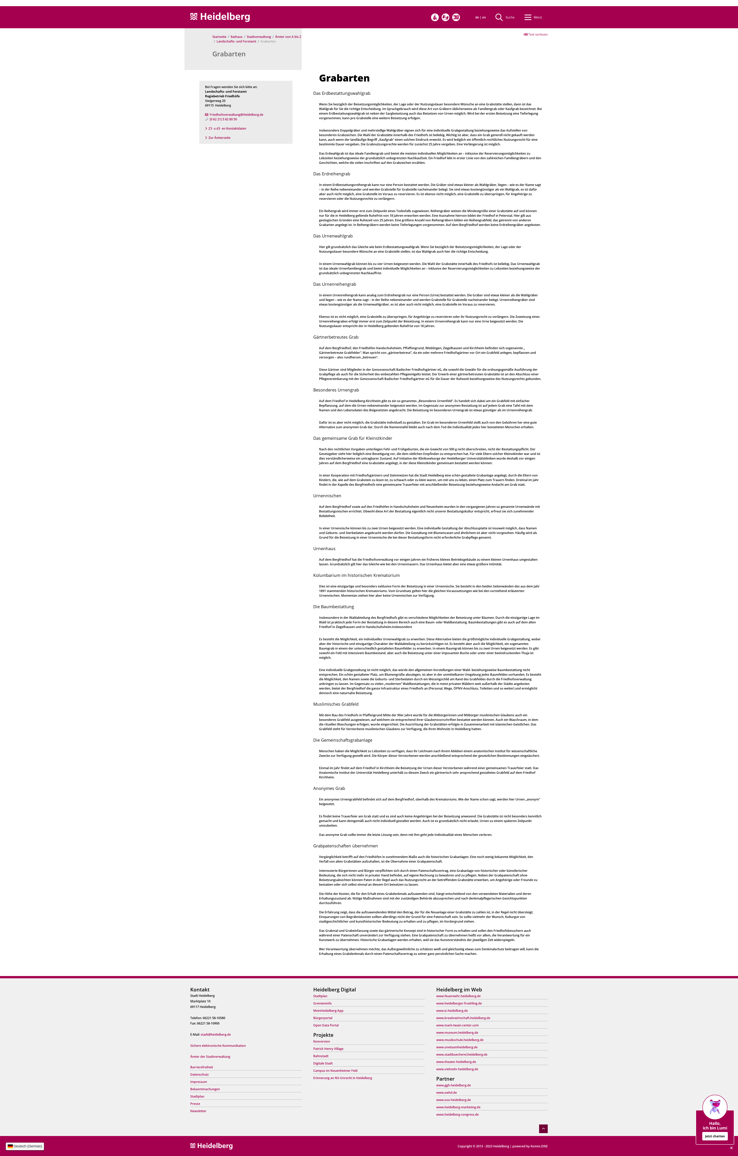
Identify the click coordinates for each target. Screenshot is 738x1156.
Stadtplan (197, 1096)
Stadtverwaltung (259, 37)
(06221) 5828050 (223, 119)
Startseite (219, 37)
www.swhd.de (446, 1092)
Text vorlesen (538, 34)
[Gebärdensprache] (445, 17)
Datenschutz (199, 1074)
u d (216, 128)
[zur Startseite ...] (211, 1146)
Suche (510, 17)
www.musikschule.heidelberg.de (460, 1040)
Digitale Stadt (323, 1063)
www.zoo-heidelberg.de (453, 1100)
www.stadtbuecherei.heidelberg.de (461, 1054)
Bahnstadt (320, 1056)
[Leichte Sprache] (456, 17)
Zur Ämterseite (219, 138)
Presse (195, 1104)
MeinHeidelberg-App (328, 1011)
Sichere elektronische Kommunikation (218, 1046)
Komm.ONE (539, 1146)
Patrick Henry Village (328, 1049)
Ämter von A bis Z (288, 37)
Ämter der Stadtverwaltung (210, 1056)
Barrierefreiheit (201, 1067)
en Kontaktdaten (234, 128)
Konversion (321, 1041)
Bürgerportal (322, 1018)
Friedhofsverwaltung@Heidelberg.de (236, 114)
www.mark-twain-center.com (457, 1025)
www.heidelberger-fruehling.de (459, 1003)
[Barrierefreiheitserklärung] (435, 17)
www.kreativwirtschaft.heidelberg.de (463, 1018)
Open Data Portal (326, 1025)
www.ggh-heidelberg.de (453, 1085)
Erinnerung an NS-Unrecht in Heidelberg (342, 1078)
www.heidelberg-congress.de (457, 1114)
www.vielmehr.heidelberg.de (457, 1069)
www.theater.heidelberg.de (456, 1062)
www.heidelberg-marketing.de (458, 1107)
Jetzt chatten (715, 1136)
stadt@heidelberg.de (216, 1034)
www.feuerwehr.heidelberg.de (458, 996)
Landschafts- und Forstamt (236, 41)
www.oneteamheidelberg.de (457, 1047)
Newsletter (198, 1111)
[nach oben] (543, 1128)
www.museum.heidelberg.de (457, 1032)
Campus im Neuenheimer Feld (335, 1071)
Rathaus (237, 37)
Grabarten (229, 54)
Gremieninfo (322, 1003)
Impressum (198, 1082)
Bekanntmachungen (205, 1089)
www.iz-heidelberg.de (452, 1011)
